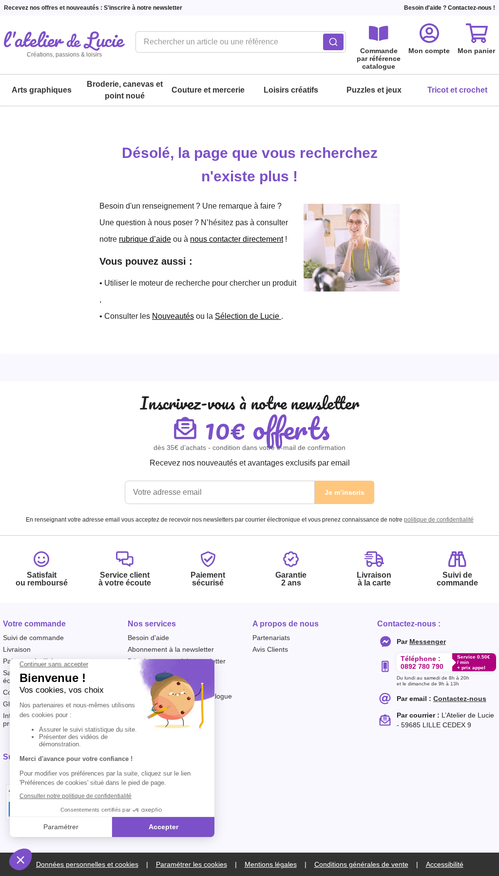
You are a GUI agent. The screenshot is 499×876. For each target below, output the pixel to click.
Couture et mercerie (208, 90)
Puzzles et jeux (374, 90)
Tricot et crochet (457, 90)
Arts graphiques (42, 90)
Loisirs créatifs (291, 90)
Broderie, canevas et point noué (125, 90)
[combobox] (240, 44)
